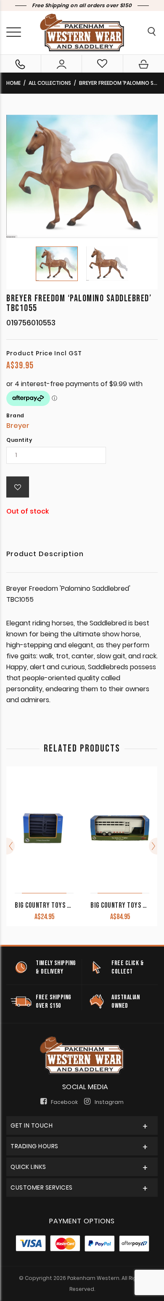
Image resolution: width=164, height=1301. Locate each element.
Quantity (19, 440)
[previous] (10, 846)
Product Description (45, 555)
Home (13, 83)
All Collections (50, 83)
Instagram (109, 1102)
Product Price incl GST (44, 353)
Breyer (17, 425)
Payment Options (82, 1221)
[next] (153, 846)
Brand (15, 415)
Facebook (64, 1102)
